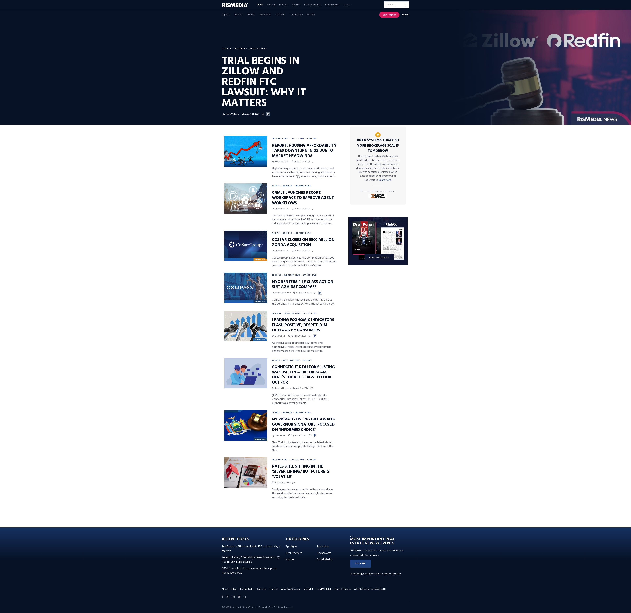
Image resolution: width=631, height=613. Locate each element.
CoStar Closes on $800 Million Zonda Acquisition (303, 242)
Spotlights (291, 547)
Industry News (258, 48)
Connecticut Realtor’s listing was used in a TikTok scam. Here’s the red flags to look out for (303, 375)
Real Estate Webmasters (281, 607)
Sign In (405, 15)
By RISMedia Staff (280, 162)
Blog (234, 589)
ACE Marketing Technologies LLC (370, 589)
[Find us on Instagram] (234, 597)
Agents (226, 15)
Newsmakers (332, 5)
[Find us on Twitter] (228, 597)
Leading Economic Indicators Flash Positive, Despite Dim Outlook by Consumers (303, 325)
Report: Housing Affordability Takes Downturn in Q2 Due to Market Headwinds (304, 150)
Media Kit (308, 589)
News (260, 5)
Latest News (297, 139)
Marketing (265, 15)
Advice (290, 559)
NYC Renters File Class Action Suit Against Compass (302, 284)
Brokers (239, 15)
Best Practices (291, 360)
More (347, 5)
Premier (271, 5)
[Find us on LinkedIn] (245, 597)
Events (296, 5)
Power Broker (312, 5)
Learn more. (385, 180)
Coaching (280, 15)
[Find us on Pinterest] (239, 597)
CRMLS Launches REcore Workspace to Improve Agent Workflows (303, 198)
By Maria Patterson (281, 293)
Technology (296, 15)
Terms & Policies (343, 589)
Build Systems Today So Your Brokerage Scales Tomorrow (378, 145)
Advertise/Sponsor (290, 589)
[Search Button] (405, 4)
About (225, 589)
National (312, 139)
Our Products (246, 589)
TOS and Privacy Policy (390, 574)
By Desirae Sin (278, 336)
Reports (284, 5)
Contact (273, 589)
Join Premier (389, 15)
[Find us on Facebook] (222, 597)
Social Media (324, 559)
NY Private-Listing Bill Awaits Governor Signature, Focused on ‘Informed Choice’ (303, 424)
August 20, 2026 (303, 293)
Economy (276, 313)
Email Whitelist (324, 589)
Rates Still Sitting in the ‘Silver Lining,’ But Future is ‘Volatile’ (300, 471)
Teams (251, 15)
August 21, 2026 (251, 114)
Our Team (261, 589)
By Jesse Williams (231, 114)
